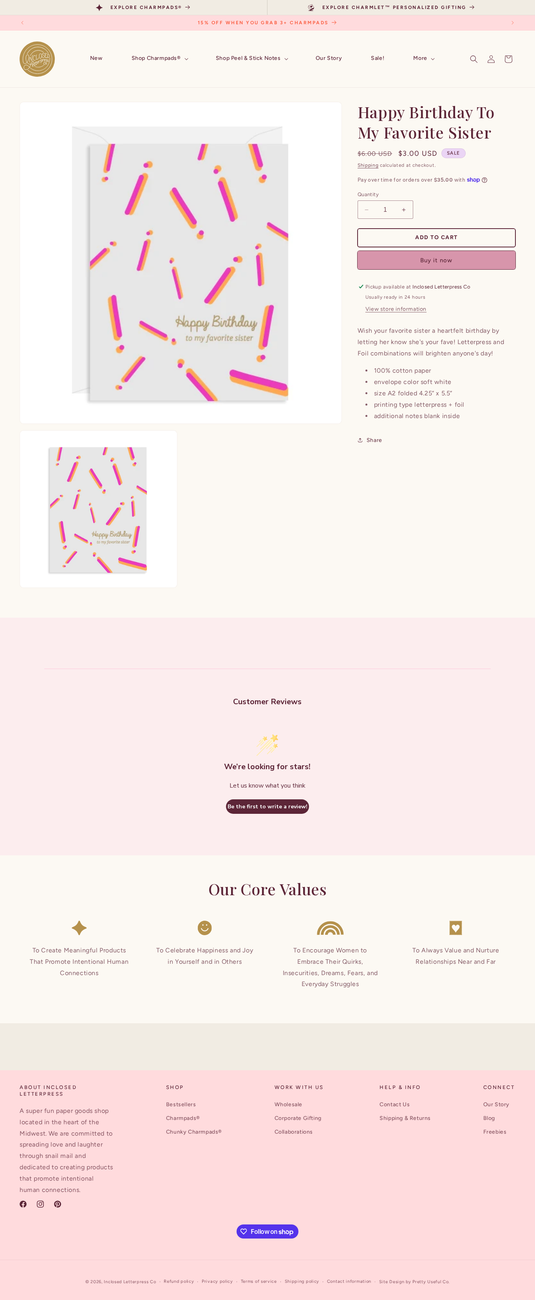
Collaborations (294, 1132)
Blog (489, 1118)
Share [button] (374, 440)
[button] (159, 58)
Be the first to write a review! (267, 806)
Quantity (368, 194)
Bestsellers (181, 1104)
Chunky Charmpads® (194, 1132)
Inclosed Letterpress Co (130, 1281)
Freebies (495, 1132)
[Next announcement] (512, 22)
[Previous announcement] (22, 22)
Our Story (496, 1104)
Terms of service (259, 1281)
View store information (396, 309)
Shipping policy (302, 1281)
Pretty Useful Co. (431, 1281)
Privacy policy (217, 1281)
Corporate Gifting (298, 1118)
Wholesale (288, 1104)
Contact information (349, 1281)
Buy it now (436, 260)
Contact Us (395, 1104)
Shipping (368, 165)
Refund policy (179, 1281)
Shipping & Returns (405, 1118)
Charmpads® (183, 1118)
